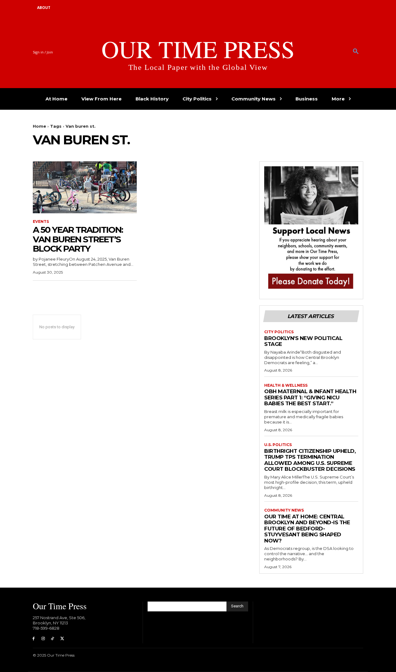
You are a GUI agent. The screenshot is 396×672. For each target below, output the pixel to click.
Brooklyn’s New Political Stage (303, 341)
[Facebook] (33, 639)
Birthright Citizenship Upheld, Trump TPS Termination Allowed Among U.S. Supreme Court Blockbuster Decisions (309, 460)
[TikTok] (53, 639)
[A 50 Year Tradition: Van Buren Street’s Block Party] (85, 187)
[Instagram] (43, 639)
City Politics (279, 332)
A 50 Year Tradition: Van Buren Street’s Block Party (78, 239)
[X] (62, 639)
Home (39, 126)
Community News (284, 510)
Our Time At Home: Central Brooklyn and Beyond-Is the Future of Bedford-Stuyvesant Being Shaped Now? (307, 528)
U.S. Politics (278, 445)
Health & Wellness (286, 385)
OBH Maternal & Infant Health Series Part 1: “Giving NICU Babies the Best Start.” (310, 397)
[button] (355, 51)
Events (41, 221)
